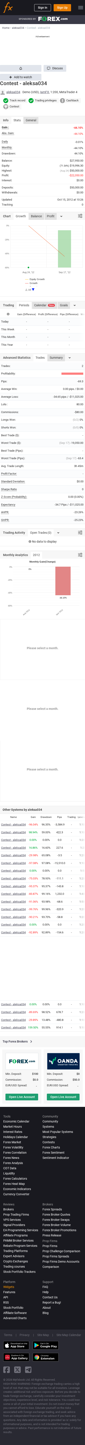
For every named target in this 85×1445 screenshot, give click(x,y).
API (5, 1297)
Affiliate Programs (15, 1235)
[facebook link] (6, 1370)
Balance (36, 216)
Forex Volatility (13, 1147)
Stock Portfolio (13, 1307)
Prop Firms (49, 1246)
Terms (8, 1335)
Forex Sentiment (53, 1152)
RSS (6, 1302)
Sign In (42, 7)
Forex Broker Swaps (56, 1219)
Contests (48, 1142)
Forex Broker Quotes (56, 1214)
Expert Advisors (13, 1256)
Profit (50, 216)
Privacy (25, 1335)
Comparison (50, 1266)
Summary (56, 357)
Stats (17, 120)
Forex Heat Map (14, 1184)
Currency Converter (16, 1194)
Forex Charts (51, 1147)
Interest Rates (12, 1132)
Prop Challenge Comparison (61, 1251)
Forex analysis (13, 1163)
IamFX (44, 92)
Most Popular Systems (57, 1132)
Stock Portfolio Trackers (19, 1271)
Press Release (51, 1235)
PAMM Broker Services (18, 1240)
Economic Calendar (16, 1121)
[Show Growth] (31, 283)
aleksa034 (13, 92)
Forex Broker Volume (56, 1225)
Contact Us (50, 1297)
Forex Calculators (15, 1178)
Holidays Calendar (15, 1137)
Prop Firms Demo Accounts (60, 1261)
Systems (48, 1126)
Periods (24, 305)
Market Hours (12, 1126)
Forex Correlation (15, 1152)
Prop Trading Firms (16, 1214)
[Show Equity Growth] (35, 279)
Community (50, 1121)
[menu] (80, 7)
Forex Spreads (52, 1209)
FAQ (45, 1287)
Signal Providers (14, 1225)
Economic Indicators (17, 1189)
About (46, 1307)
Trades (40, 357)
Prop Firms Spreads (55, 1256)
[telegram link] (28, 1370)
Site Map (43, 1335)
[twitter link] (17, 1370)
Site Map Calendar (68, 1335)
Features (9, 1292)
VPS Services (12, 1219)
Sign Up (62, 7)
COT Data (9, 1168)
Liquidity (9, 1173)
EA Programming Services (20, 1230)
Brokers (8, 1209)
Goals (64, 305)
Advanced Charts (15, 1318)
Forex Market (12, 1142)
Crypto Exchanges (15, 1261)
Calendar (44, 305)
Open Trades (40, 532)
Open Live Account (22, 1097)
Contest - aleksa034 (13, 824)
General (31, 120)
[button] (55, 68)
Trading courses (14, 1266)
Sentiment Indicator (55, 1158)
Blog (45, 1313)
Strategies (49, 1137)
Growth (21, 216)
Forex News (11, 1158)
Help (45, 1292)
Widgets (8, 1287)
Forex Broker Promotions (59, 1230)
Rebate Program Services (20, 1245)
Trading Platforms (15, 1251)
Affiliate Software (15, 1313)
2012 (36, 555)
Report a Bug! (51, 1302)
